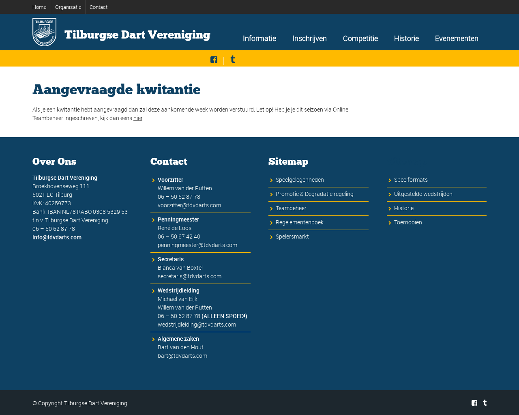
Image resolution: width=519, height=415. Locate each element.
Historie (406, 38)
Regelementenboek (300, 222)
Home (39, 7)
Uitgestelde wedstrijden (423, 194)
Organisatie (68, 7)
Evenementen (456, 38)
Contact (98, 7)
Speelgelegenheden (300, 179)
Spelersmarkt (292, 236)
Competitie (360, 38)
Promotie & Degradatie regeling (315, 194)
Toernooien (408, 222)
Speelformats (411, 179)
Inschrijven (309, 38)
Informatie (259, 38)
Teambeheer (291, 208)
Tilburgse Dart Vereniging (137, 35)
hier (137, 118)
